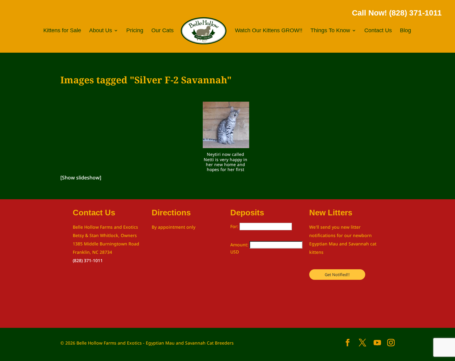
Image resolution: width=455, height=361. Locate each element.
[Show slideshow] (80, 177)
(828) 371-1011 (88, 260)
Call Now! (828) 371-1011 (397, 12)
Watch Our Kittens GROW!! (268, 30)
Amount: (239, 245)
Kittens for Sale (62, 30)
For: (235, 226)
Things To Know (330, 30)
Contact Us (378, 30)
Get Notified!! (337, 274)
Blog (405, 30)
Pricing (134, 30)
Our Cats (162, 30)
